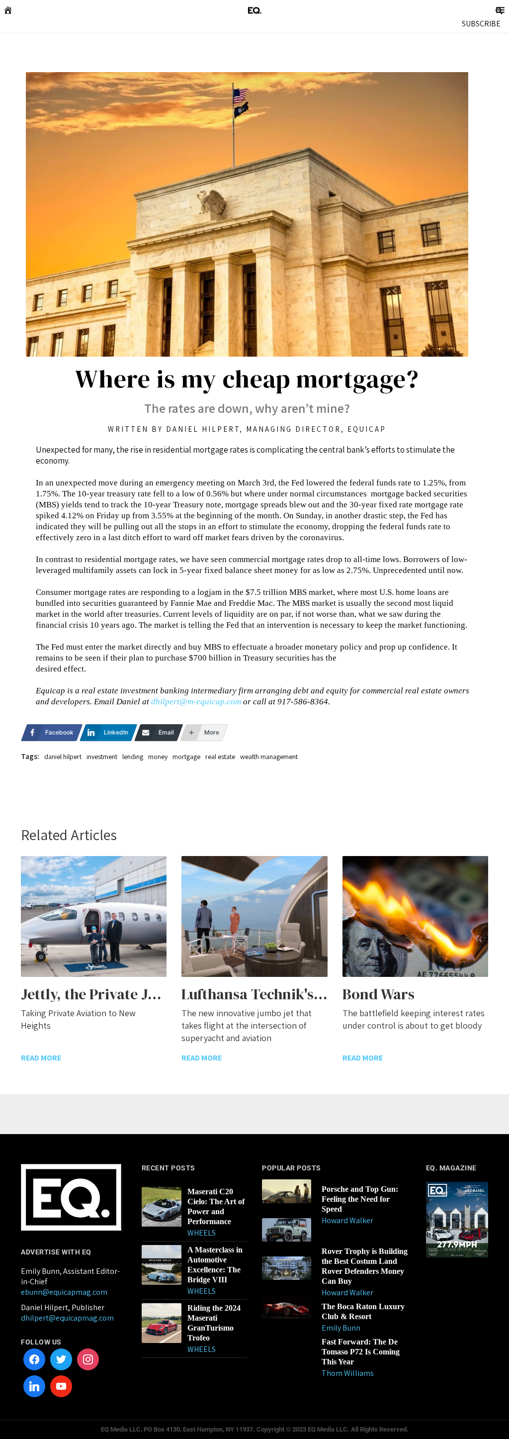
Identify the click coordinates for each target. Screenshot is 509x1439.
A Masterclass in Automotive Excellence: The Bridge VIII (215, 1265)
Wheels (201, 1233)
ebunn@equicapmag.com (64, 1292)
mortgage (186, 756)
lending (132, 756)
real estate (220, 756)
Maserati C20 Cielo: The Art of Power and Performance (216, 1206)
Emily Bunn (341, 1328)
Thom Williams (348, 1373)
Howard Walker (347, 1220)
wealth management (269, 756)
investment (101, 756)
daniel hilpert (63, 756)
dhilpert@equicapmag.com (67, 1318)
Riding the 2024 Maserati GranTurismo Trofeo (214, 1323)
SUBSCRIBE (481, 23)
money (158, 756)
